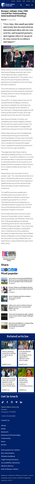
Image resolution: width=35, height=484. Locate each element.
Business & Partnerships (10, 435)
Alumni (13, 1)
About (3, 425)
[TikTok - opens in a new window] (3, 402)
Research (4, 432)
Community (6, 438)
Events (3, 445)
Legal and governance (9, 459)
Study (3, 429)
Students (19, 1)
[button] (21, 5)
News (3, 441)
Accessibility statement (10, 463)
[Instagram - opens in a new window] (12, 402)
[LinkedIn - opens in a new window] (21, 402)
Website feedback (8, 456)
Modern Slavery (7, 466)
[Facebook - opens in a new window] (7, 402)
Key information (7, 453)
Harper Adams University (10, 407)
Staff (24, 1)
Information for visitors (10, 450)
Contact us (5, 420)
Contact (28, 1)
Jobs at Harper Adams (9, 469)
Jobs (33, 1)
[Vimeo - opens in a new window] (16, 402)
